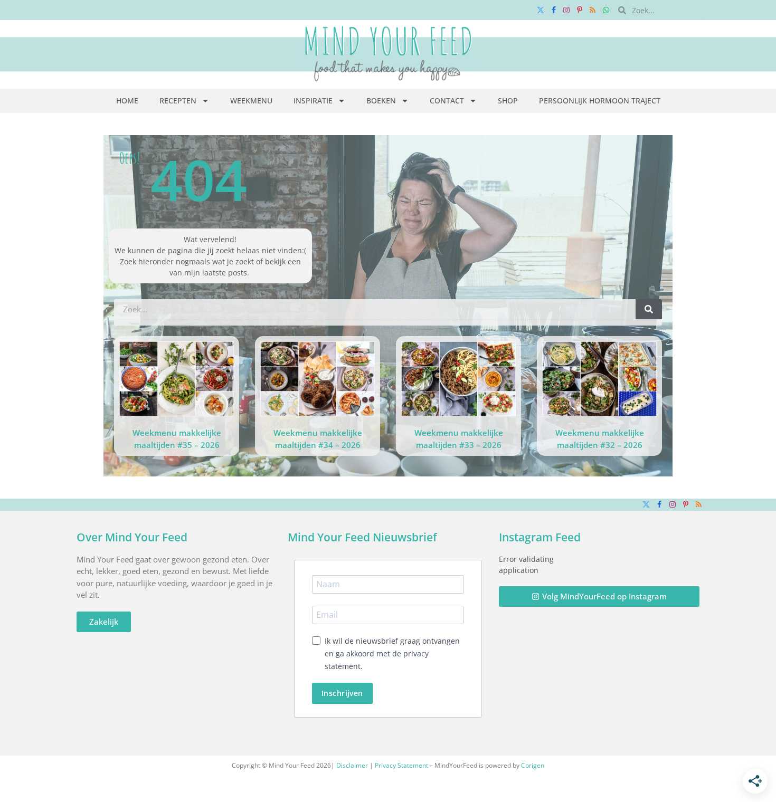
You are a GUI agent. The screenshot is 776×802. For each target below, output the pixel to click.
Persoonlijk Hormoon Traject (599, 101)
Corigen (532, 765)
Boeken (381, 101)
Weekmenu (251, 101)
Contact (447, 101)
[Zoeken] (649, 309)
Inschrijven (342, 693)
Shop (508, 101)
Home (127, 101)
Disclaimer (352, 765)
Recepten (177, 101)
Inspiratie (313, 101)
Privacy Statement (401, 765)
